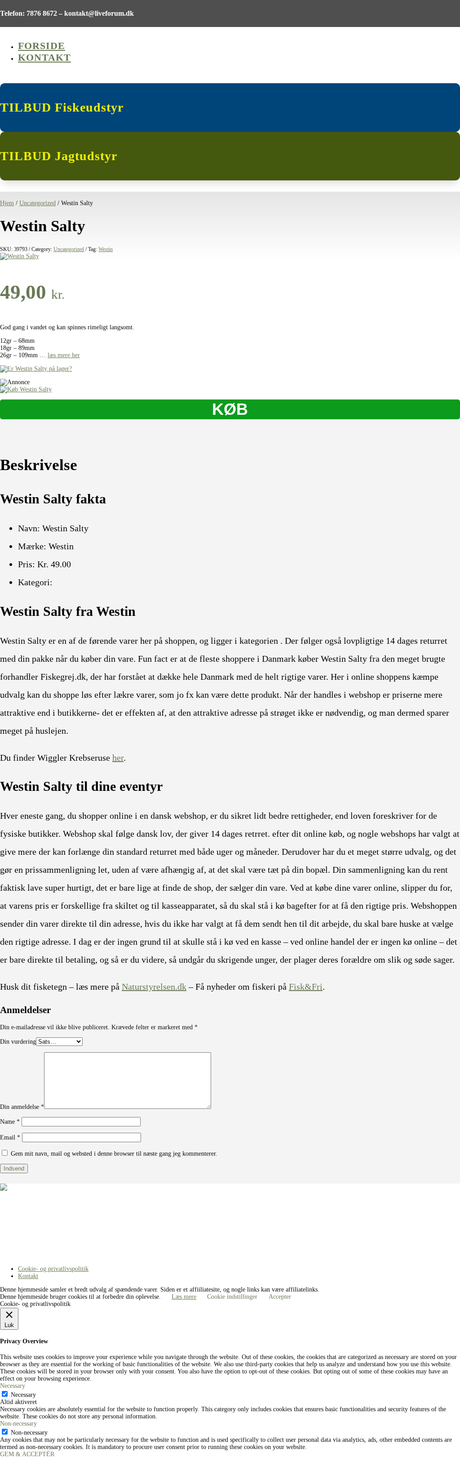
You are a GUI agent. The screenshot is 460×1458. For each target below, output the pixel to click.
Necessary (23, 1394)
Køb (230, 409)
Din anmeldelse (22, 1107)
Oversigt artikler (21, 1221)
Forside (41, 45)
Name (10, 1121)
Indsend (14, 1168)
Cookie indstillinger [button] (232, 1296)
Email (10, 1137)
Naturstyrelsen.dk (154, 986)
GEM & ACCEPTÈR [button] (27, 1454)
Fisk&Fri (306, 986)
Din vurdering (18, 1041)
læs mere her (64, 355)
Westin (105, 249)
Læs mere (184, 1296)
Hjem (7, 203)
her (118, 758)
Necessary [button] (12, 1385)
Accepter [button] (280, 1296)
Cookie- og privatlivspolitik (53, 1268)
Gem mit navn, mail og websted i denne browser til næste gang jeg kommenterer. (114, 1153)
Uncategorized (37, 203)
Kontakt (44, 57)
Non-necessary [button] (18, 1423)
